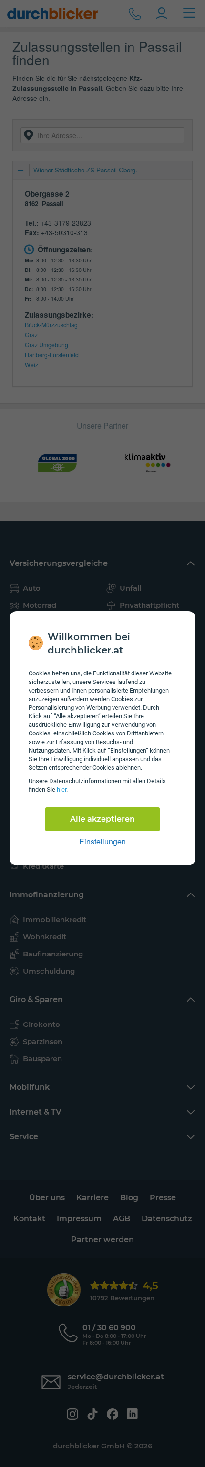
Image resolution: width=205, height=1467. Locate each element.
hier (61, 789)
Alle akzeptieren (102, 819)
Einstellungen (102, 841)
